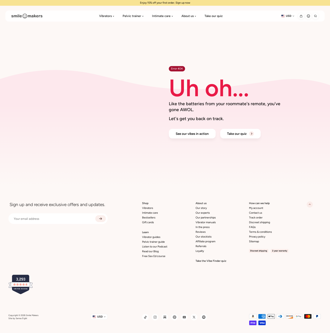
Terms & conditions (260, 232)
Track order (256, 217)
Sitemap (254, 241)
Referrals (201, 246)
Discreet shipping (259, 222)
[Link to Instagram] (155, 317)
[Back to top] (310, 204)
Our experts (203, 212)
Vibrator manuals (206, 222)
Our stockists (204, 236)
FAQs (252, 227)
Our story (201, 208)
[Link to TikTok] (145, 317)
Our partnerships (206, 217)
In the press (203, 227)
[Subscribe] (100, 218)
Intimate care (161, 16)
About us (187, 16)
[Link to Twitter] (194, 317)
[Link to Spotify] (204, 317)
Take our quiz (214, 16)
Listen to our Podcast (154, 246)
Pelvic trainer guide (153, 241)
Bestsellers (148, 217)
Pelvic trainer (132, 16)
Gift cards (148, 222)
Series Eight (21, 318)
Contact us (255, 212)
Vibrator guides (151, 237)
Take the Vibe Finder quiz (211, 261)
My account (256, 208)
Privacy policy (257, 236)
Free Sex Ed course (153, 256)
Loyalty (200, 251)
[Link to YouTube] (184, 317)
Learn (145, 232)
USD (288, 16)
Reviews (201, 232)
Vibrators (105, 16)
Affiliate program (205, 241)
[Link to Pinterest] (174, 317)
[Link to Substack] (165, 317)
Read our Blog (150, 251)
